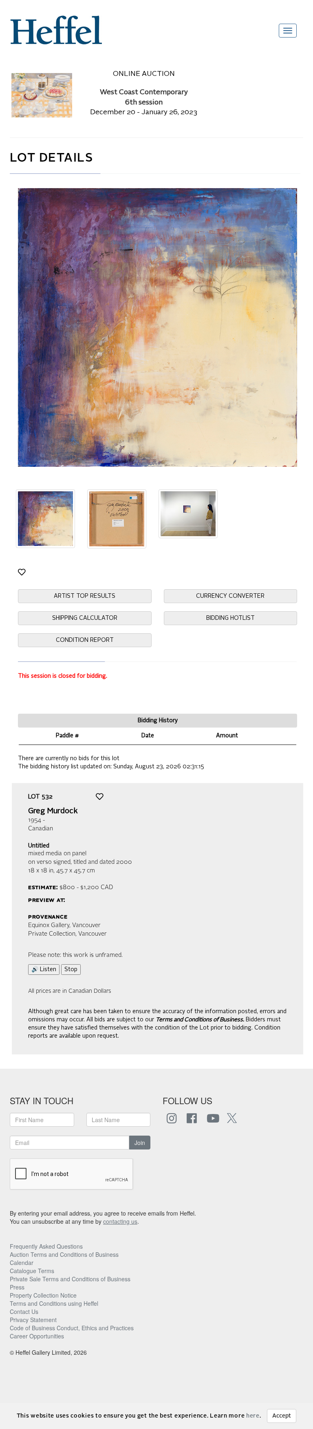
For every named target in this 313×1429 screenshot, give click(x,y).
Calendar (21, 1262)
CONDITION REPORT (85, 640)
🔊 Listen (43, 969)
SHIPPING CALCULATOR (84, 618)
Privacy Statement (33, 1320)
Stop (70, 969)
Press (17, 1287)
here (253, 1416)
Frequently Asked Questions (46, 1246)
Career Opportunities (37, 1336)
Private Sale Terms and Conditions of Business (70, 1279)
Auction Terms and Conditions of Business (64, 1254)
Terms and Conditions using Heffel (54, 1303)
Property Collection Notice (43, 1295)
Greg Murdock (53, 811)
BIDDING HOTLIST (230, 618)
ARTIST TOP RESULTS (84, 596)
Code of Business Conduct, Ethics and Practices (72, 1328)
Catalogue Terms (32, 1271)
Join (139, 1142)
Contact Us (24, 1311)
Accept (281, 1416)
